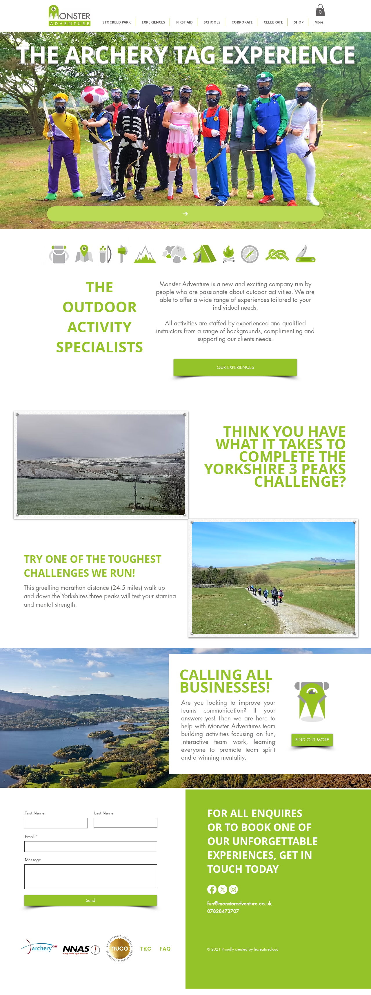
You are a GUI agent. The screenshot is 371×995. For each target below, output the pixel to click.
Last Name (104, 813)
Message (33, 860)
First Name (35, 813)
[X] (222, 889)
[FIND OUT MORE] (185, 213)
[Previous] (31, 130)
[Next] (339, 130)
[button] (320, 10)
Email (29, 836)
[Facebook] (212, 889)
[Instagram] (233, 889)
